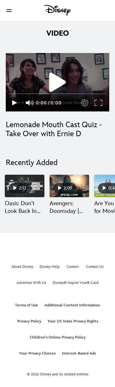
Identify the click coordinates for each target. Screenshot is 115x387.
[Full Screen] (99, 102)
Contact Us (95, 266)
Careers (72, 266)
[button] (9, 10)
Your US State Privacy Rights (73, 321)
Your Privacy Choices (37, 353)
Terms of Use (26, 305)
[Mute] (30, 102)
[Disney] (57, 10)
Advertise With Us (31, 282)
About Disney (22, 266)
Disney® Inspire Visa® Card (76, 282)
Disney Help (50, 266)
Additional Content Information (72, 305)
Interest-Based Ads (79, 353)
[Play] (14, 102)
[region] (57, 82)
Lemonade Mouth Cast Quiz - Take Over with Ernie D (54, 129)
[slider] (57, 94)
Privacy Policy (29, 321)
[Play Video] (57, 82)
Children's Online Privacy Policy (58, 337)
